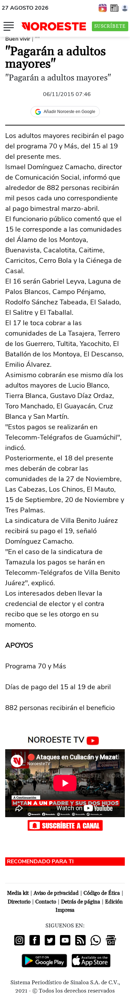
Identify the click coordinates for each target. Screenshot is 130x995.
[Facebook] (35, 940)
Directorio (19, 902)
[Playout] (102, 8)
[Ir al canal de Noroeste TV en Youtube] (65, 739)
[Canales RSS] (80, 940)
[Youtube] (65, 940)
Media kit (18, 893)
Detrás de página (80, 902)
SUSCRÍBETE (110, 26)
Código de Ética (102, 893)
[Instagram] (19, 940)
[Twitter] (50, 940)
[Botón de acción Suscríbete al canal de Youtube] (65, 825)
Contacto (45, 902)
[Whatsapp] (96, 940)
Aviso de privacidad (56, 893)
